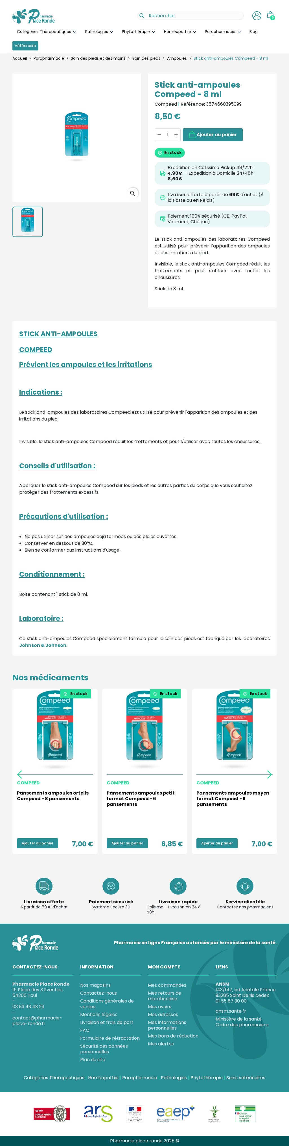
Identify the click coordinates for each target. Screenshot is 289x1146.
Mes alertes (161, 1044)
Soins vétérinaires (245, 1078)
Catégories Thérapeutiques (44, 31)
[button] (256, 16)
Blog (253, 31)
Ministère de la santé (239, 1019)
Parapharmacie (221, 31)
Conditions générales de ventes (107, 1004)
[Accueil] (33, 16)
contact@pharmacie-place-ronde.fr (37, 1021)
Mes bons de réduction (173, 1036)
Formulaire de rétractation (110, 1038)
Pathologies (97, 31)
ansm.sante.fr (231, 1011)
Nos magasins (95, 985)
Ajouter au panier (217, 134)
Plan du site (92, 1059)
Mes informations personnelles (167, 1025)
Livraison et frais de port (106, 1022)
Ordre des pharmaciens (242, 1025)
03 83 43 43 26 (28, 1006)
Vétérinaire (25, 45)
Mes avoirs (159, 1006)
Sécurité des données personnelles (104, 1049)
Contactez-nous (98, 993)
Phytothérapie (136, 31)
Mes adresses (163, 1014)
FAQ (84, 1030)
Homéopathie (178, 31)
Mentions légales (98, 1014)
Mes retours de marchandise (164, 996)
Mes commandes (167, 985)
